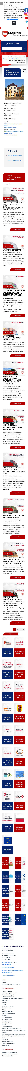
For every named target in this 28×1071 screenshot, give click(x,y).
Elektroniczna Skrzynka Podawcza (11, 984)
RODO (4, 982)
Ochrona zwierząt (7, 1019)
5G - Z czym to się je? (8, 995)
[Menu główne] (1, 3)
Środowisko (5, 1015)
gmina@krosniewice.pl (8, 967)
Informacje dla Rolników (8, 1013)
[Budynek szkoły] (14, 89)
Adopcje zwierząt (6, 1021)
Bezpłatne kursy (6, 1008)
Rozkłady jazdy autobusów (9, 993)
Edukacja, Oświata (7, 1026)
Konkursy (4, 1002)
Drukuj (6, 184)
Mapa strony (5, 1045)
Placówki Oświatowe (18, 58)
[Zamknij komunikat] (14, 23)
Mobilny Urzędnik (7, 991)
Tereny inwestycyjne (7, 1056)
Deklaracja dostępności (8, 975)
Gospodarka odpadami (8, 1006)
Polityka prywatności (7, 1041)
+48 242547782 (6, 964)
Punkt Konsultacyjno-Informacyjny (11, 1028)
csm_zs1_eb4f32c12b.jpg (14, 160)
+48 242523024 (6, 962)
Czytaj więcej (17, 229)
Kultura (4, 1009)
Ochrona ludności (7, 1017)
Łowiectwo (5, 1039)
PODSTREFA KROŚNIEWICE (10, 1054)
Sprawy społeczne (7, 1023)
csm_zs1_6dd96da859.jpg (15, 155)
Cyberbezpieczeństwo (8, 996)
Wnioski (4, 1004)
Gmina (16, 57)
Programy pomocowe (8, 1011)
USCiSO (4, 1024)
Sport (3, 1037)
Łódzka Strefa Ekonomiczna (9, 1052)
